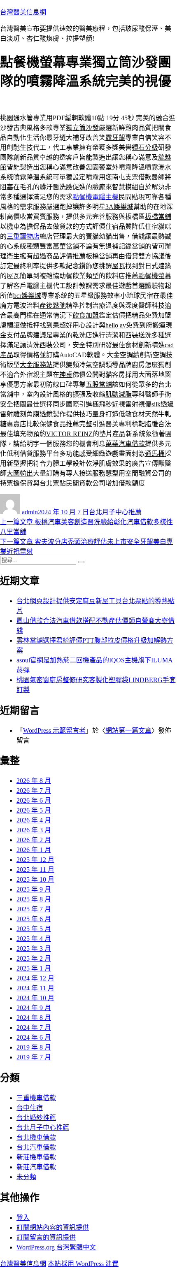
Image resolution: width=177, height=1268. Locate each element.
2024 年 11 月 (35, 988)
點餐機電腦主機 (95, 196)
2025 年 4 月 (33, 938)
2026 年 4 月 (33, 820)
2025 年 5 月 (33, 928)
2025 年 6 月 (33, 918)
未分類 (26, 1176)
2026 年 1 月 (33, 849)
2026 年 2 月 (33, 839)
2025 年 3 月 (33, 948)
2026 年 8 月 (33, 780)
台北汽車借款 (36, 1147)
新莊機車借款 (36, 1157)
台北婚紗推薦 (36, 1117)
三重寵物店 (23, 236)
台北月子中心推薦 (115, 512)
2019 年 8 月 (33, 1047)
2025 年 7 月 (33, 909)
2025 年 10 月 (35, 879)
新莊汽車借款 (36, 1166)
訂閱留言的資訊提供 (46, 1237)
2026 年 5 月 (33, 810)
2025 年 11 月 (35, 869)
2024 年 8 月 (33, 1017)
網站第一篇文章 (128, 730)
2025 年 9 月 (33, 889)
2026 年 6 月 (33, 800)
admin (30, 512)
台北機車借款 (36, 1137)
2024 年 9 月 (33, 1007)
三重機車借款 (36, 1097)
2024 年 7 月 (33, 1027)
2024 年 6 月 (33, 1037)
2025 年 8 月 (33, 899)
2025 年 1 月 (33, 968)
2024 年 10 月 (35, 997)
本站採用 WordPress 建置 (83, 1263)
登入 (23, 1217)
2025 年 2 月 (33, 958)
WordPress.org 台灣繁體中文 (56, 1247)
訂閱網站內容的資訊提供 (52, 1227)
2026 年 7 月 (33, 790)
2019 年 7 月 (33, 1057)
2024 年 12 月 (35, 978)
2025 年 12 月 (35, 859)
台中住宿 (29, 1107)
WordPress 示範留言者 (54, 730)
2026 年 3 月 (33, 830)
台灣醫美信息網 (23, 12)
